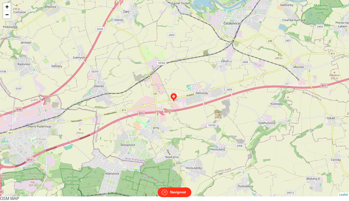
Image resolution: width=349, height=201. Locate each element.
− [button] (7, 15)
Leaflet (343, 194)
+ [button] (7, 7)
